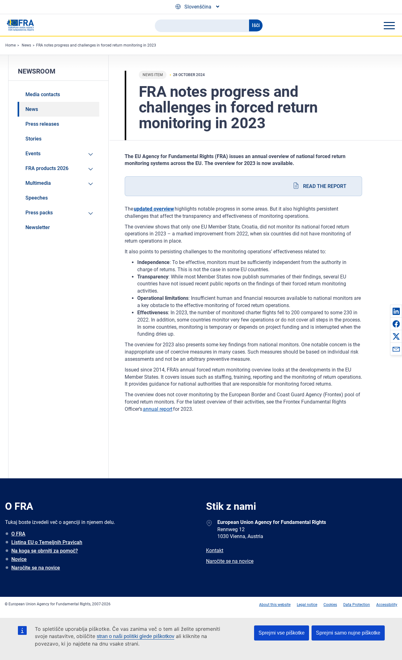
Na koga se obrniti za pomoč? (44, 551)
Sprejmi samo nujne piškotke (348, 632)
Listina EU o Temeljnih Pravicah (46, 542)
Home (10, 45)
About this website (275, 604)
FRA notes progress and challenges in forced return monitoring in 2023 (96, 45)
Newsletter (37, 227)
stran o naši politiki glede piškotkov (135, 636)
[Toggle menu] (389, 25)
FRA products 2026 (46, 168)
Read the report (324, 186)
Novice (19, 559)
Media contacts (42, 94)
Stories (33, 139)
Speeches (36, 198)
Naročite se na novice (35, 568)
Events (33, 154)
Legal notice (307, 604)
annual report (157, 409)
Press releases (42, 124)
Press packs (39, 213)
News (26, 45)
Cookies (330, 604)
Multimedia (38, 183)
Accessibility (386, 604)
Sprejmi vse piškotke (281, 632)
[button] (396, 311)
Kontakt (214, 550)
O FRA (18, 534)
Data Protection (356, 604)
